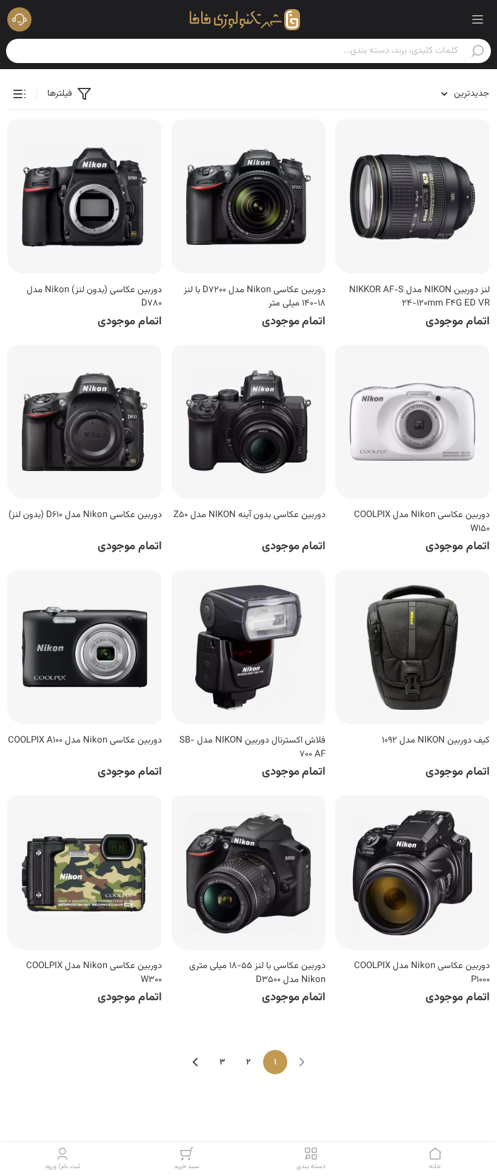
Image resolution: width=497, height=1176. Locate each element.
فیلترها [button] (59, 94)
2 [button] (248, 1062)
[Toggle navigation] (477, 19)
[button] (19, 19)
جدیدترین (471, 94)
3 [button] (222, 1062)
